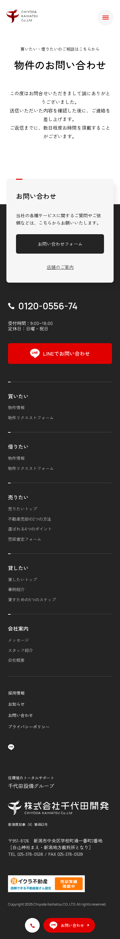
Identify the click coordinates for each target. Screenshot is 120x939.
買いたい (18, 396)
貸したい (18, 568)
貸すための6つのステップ (32, 599)
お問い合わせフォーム (60, 244)
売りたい (18, 497)
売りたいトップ (22, 509)
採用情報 (16, 693)
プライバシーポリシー (29, 727)
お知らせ (16, 704)
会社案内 (18, 628)
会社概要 (16, 660)
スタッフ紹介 (20, 650)
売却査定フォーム (24, 539)
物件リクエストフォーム (31, 418)
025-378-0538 (30, 854)
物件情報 (16, 407)
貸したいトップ (22, 579)
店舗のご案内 (60, 267)
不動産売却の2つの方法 (29, 519)
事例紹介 (16, 589)
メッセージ (18, 640)
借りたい (18, 446)
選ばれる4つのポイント (30, 529)
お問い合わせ (20, 715)
